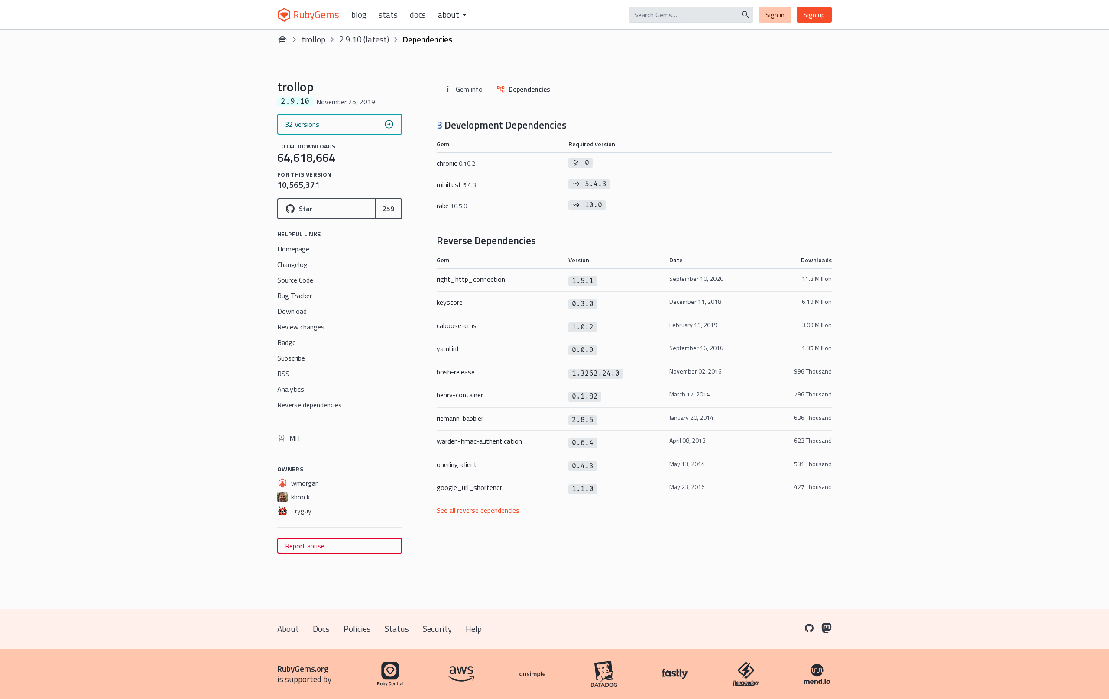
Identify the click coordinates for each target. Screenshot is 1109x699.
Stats (388, 15)
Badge (286, 342)
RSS (283, 373)
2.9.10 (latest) (364, 39)
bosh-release (456, 372)
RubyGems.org (303, 668)
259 (388, 208)
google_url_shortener (469, 487)
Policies (357, 628)
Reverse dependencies (309, 404)
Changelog (292, 264)
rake (452, 205)
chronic (456, 163)
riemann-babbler (460, 418)
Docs (418, 15)
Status (397, 628)
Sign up (814, 15)
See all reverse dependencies (478, 510)
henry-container (460, 395)
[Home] (282, 39)
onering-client (457, 464)
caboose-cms (457, 325)
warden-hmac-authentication (479, 441)
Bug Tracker (294, 295)
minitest (456, 184)
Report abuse (304, 546)
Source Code (295, 280)
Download (292, 311)
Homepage (293, 249)
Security (437, 628)
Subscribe (291, 358)
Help (474, 628)
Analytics (290, 389)
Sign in (775, 15)
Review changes (300, 327)
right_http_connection (471, 279)
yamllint (448, 348)
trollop (313, 39)
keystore (450, 302)
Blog (358, 15)
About (288, 628)
